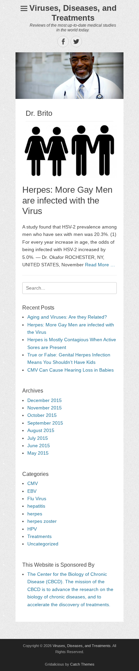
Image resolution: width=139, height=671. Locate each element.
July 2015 (37, 438)
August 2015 (40, 430)
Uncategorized (42, 543)
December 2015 (44, 400)
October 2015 (42, 415)
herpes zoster (42, 521)
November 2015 (44, 407)
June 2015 (38, 445)
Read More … (100, 264)
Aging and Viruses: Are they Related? (67, 317)
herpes (34, 513)
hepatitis (36, 506)
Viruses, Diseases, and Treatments (73, 12)
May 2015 (38, 453)
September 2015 (45, 423)
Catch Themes (82, 664)
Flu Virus (36, 498)
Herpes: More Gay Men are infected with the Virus (67, 200)
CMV (32, 483)
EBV (31, 491)
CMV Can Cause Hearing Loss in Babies (70, 370)
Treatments (39, 536)
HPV (32, 529)
